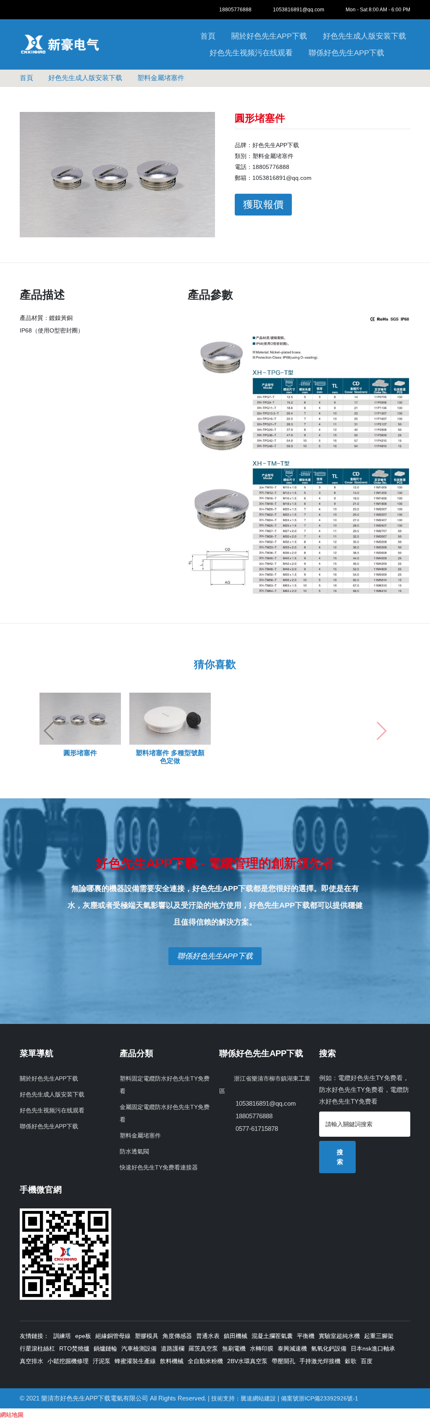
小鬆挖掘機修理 (68, 1361)
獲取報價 (263, 204)
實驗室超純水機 (339, 1336)
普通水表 (208, 1336)
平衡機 (306, 1336)
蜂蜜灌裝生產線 (135, 1361)
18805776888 (235, 10)
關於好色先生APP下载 (269, 36)
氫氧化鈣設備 (328, 1348)
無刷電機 (234, 1348)
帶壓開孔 (283, 1361)
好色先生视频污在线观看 (251, 53)
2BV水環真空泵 (247, 1361)
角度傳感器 (177, 1336)
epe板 (83, 1336)
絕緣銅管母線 (113, 1336)
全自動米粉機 (205, 1361)
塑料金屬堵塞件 (160, 77)
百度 (366, 1361)
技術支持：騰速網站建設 (243, 1398)
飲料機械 (172, 1361)
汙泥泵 (101, 1361)
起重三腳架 (378, 1336)
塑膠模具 (146, 1336)
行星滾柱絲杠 (37, 1348)
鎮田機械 (235, 1336)
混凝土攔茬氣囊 (272, 1336)
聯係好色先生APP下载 (346, 53)
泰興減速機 (292, 1348)
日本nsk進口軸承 (373, 1348)
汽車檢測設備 (139, 1348)
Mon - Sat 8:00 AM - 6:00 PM (378, 10)
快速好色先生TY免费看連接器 (159, 1167)
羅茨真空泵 (203, 1348)
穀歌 (351, 1361)
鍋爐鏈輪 (105, 1348)
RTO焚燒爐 (74, 1348)
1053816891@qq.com (298, 10)
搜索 (340, 1156)
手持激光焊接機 (320, 1361)
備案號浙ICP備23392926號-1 (319, 1398)
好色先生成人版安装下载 (364, 36)
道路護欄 (172, 1348)
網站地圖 (12, 1414)
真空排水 (31, 1361)
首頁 (207, 36)
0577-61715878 (256, 1128)
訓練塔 (62, 1336)
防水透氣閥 (134, 1151)
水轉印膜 (261, 1348)
